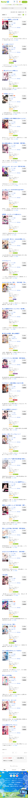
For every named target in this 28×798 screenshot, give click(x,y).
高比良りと (13, 655)
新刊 (4, 769)
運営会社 (21, 786)
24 (14, 495)
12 (14, 398)
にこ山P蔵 (13, 361)
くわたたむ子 (13, 414)
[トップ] (4, 2)
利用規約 (12, 782)
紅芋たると (13, 146)
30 (14, 565)
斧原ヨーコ (13, 729)
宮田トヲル (13, 287)
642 (14, 297)
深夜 (12, 24)
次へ (25, 752)
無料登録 (25, 2)
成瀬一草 (13, 485)
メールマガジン (20, 780)
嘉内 (12, 98)
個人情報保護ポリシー (19, 782)
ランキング (14, 769)
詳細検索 (23, 769)
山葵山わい (13, 170)
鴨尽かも (13, 242)
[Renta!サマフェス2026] (8, 2)
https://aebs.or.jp (9, 796)
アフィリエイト (7, 782)
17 (14, 133)
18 (14, 690)
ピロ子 (12, 264)
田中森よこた (13, 531)
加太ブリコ (13, 508)
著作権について (16, 784)
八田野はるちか (14, 338)
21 (14, 424)
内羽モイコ (13, 123)
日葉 (12, 439)
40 (14, 542)
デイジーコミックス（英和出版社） (14, 28)
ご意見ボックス (14, 780)
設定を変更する (20, 758)
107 (14, 59)
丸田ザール (13, 388)
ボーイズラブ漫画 (12, 23)
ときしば (13, 579)
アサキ (12, 194)
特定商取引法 (11, 784)
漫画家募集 (7, 786)
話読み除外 (13, 12)
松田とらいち (13, 75)
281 (14, 639)
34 (14, 371)
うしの (12, 219)
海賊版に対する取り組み (14, 786)
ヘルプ (13, 778)
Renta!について (8, 778)
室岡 (12, 313)
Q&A (16, 778)
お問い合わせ (20, 778)
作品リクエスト (7, 780)
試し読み (24, 21)
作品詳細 (24, 24)
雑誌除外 (20, 12)
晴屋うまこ (13, 49)
